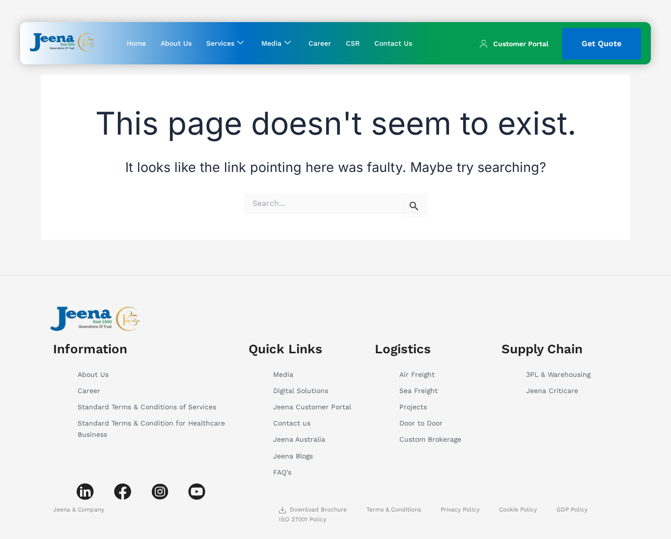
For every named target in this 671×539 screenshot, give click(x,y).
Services (220, 43)
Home (136, 43)
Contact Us (393, 43)
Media (271, 43)
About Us (176, 43)
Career (319, 43)
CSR (353, 43)
